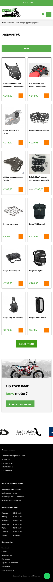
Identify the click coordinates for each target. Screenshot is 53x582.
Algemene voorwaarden (10, 563)
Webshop (10, 23)
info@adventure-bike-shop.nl (11, 500)
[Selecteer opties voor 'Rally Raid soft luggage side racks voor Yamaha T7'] (46, 189)
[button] (21, 95)
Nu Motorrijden (7, 555)
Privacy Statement (8, 570)
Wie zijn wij (5, 548)
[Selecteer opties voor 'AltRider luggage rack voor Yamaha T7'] (21, 189)
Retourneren (6, 566)
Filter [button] (26, 49)
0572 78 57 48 (27, 3)
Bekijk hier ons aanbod (20, 404)
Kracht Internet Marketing (31, 576)
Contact (4, 551)
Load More (26, 344)
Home (4, 23)
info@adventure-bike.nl (9, 493)
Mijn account (6, 559)
